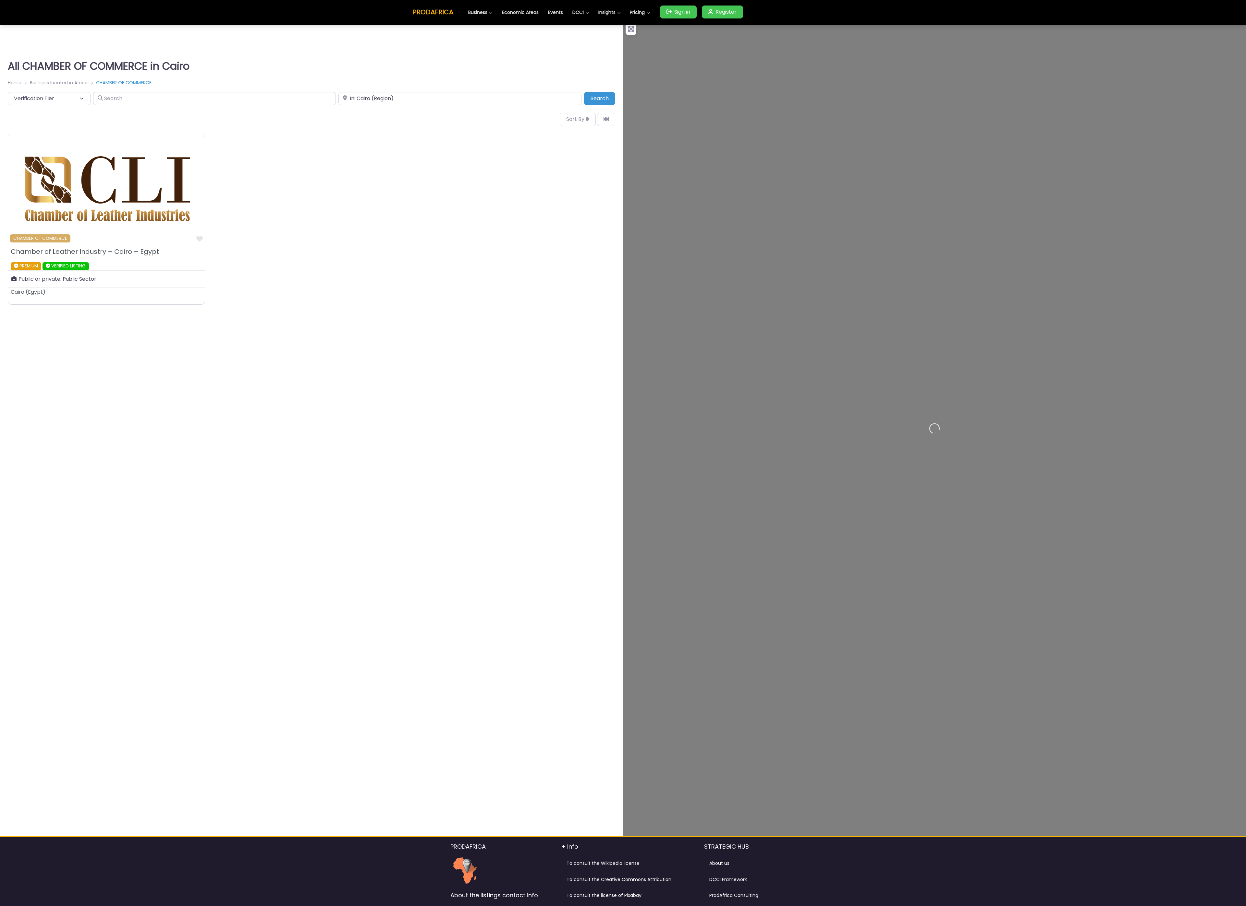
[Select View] (606, 119)
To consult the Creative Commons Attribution (619, 879)
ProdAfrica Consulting (733, 895)
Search (603, 98)
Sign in (682, 12)
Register (726, 12)
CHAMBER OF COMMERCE (40, 238)
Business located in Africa (59, 82)
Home (14, 82)
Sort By (576, 119)
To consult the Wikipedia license (603, 863)
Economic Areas (520, 12)
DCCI (578, 12)
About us (719, 863)
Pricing (637, 12)
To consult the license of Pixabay (604, 895)
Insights (607, 12)
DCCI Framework (728, 879)
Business (477, 12)
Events (555, 12)
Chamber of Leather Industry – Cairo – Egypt (85, 251)
